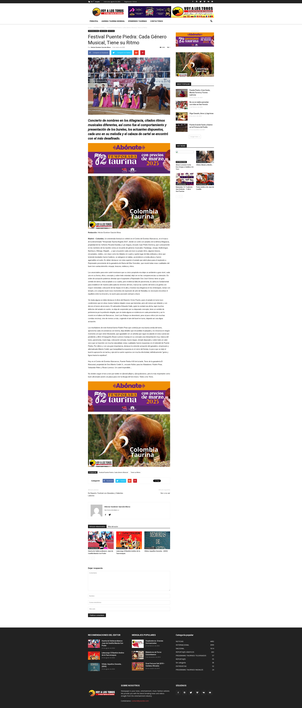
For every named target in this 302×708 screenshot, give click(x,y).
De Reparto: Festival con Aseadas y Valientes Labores (105, 494)
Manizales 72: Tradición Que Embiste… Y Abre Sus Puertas (184, 189)
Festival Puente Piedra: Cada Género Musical (113, 472)
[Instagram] (196, 1)
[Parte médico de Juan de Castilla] (205, 179)
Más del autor (113, 527)
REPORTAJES (181, 659)
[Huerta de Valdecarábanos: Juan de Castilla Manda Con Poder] (101, 540)
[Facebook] (193, 1)
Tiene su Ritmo (135, 472)
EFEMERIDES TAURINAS (137, 21)
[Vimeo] (204, 1)
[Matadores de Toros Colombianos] (138, 655)
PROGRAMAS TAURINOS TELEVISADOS (191, 655)
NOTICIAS (111, 31)
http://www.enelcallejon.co (111, 510)
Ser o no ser (165, 493)
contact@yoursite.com (140, 701)
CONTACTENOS (156, 21)
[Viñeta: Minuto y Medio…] (205, 157)
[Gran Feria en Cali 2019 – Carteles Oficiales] (138, 666)
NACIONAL (103, 31)
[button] (211, 21)
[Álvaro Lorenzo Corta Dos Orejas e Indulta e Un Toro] (185, 157)
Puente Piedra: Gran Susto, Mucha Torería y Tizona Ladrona (199, 92)
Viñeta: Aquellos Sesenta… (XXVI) (156, 551)
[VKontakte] (208, 1)
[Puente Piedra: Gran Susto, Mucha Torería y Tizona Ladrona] (182, 93)
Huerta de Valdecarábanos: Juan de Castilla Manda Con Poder (112, 643)
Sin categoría (181, 662)
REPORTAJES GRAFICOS (185, 652)
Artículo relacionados (97, 527)
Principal (94, 21)
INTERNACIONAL (93, 31)
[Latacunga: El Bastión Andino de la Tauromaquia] (129, 540)
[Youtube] (212, 1)
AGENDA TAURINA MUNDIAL (113, 21)
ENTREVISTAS (181, 666)
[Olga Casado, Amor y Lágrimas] (182, 116)
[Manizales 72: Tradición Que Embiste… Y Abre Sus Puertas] (185, 179)
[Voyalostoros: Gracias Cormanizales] (138, 644)
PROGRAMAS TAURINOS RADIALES (189, 670)
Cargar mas (194, 137)
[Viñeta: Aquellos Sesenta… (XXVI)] (157, 540)
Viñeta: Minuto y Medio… (204, 165)
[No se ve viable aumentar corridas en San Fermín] (182, 105)
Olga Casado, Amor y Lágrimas (201, 113)
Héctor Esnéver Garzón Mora (101, 47)
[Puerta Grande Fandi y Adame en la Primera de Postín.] (182, 128)
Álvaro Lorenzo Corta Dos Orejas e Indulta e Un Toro (184, 167)
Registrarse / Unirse (130, 1)
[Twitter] (200, 1)
